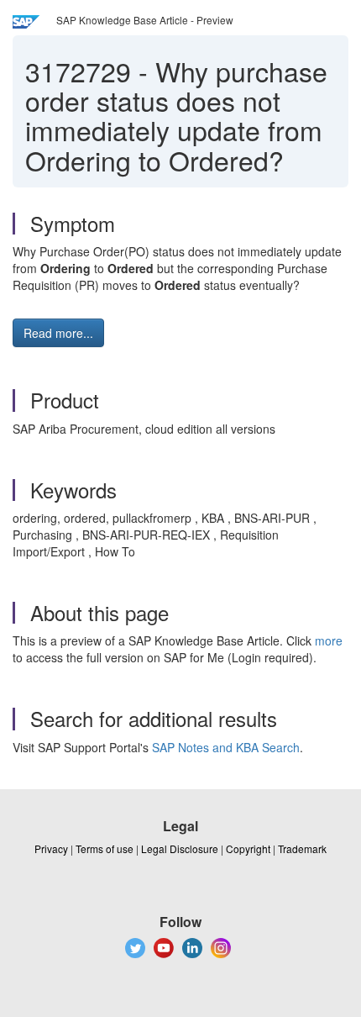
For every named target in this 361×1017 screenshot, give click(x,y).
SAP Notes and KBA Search (226, 747)
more (329, 640)
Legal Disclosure (179, 848)
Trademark (302, 848)
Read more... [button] (58, 332)
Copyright (248, 848)
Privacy (51, 848)
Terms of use (104, 848)
